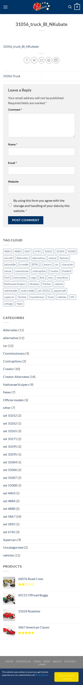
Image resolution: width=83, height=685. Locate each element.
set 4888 (9, 508)
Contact (70, 661)
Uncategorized (13, 547)
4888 (17, 251)
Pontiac (47, 284)
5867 (27, 251)
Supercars (10, 540)
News (7, 392)
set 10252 (44, 290)
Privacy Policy (41, 675)
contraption (39, 271)
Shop (46, 661)
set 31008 (10, 485)
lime (42, 277)
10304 (60, 251)
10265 (49, 251)
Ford (6, 277)
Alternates (22, 258)
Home (9, 661)
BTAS (35, 264)
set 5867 (9, 516)
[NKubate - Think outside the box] (41, 7)
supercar (9, 297)
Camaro (46, 264)
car (56, 264)
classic (8, 271)
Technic (22, 297)
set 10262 (10, 423)
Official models (13, 400)
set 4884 (9, 501)
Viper (20, 303)
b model (23, 264)
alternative (38, 258)
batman (64, 258)
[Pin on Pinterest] (49, 60)
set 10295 (10, 446)
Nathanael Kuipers (15, 284)
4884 (7, 251)
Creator (53, 271)
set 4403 (9, 493)
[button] (5, 7)
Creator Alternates (16, 376)
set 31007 (10, 477)
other (7, 407)
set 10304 (10, 462)
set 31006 (10, 470)
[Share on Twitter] (34, 60)
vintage (8, 303)
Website (13, 181)
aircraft (8, 258)
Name (12, 144)
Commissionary (14, 353)
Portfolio (23, 661)
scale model (27, 290)
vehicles (62, 297)
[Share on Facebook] (27, 60)
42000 (72, 251)
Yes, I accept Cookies (66, 676)
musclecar (62, 277)
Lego (33, 277)
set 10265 (10, 431)
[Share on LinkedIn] (56, 60)
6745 (37, 251)
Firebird (66, 271)
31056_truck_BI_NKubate (21, 46)
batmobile (10, 264)
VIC (72, 297)
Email (12, 163)
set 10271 (10, 439)
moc (50, 277)
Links (42, 664)
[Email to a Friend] (41, 60)
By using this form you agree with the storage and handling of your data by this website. (41, 206)
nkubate (34, 284)
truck (51, 297)
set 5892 (9, 524)
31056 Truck (11, 76)
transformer (37, 297)
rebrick (59, 284)
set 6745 (9, 532)
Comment (15, 109)
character (67, 264)
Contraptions (12, 361)
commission (22, 271)
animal (52, 258)
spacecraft (60, 290)
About (57, 661)
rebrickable (10, 290)
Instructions (20, 277)
